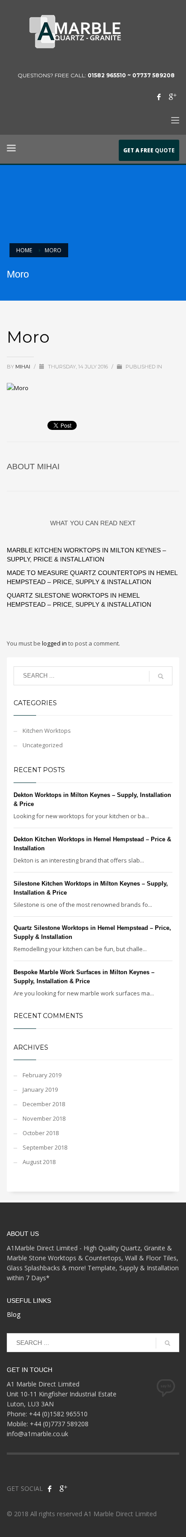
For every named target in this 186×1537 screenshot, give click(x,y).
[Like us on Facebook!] (49, 1488)
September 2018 (45, 1147)
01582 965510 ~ (110, 75)
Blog (13, 1314)
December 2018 (44, 1104)
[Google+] (172, 97)
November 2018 (44, 1118)
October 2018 (41, 1133)
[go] (160, 676)
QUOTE (149, 150)
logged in (55, 643)
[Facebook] (159, 97)
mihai (23, 366)
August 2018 (39, 1162)
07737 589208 (153, 75)
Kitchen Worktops (47, 730)
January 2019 (40, 1089)
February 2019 (42, 1075)
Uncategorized (43, 745)
